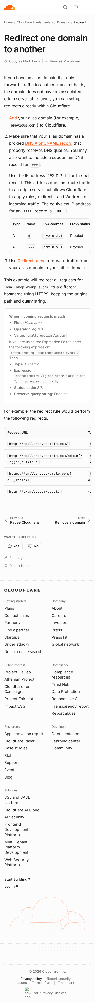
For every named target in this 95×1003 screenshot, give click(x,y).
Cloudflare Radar (19, 741)
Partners (12, 622)
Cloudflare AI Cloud (22, 810)
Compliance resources (62, 675)
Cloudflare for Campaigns (17, 689)
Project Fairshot (18, 698)
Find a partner (16, 630)
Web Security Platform (16, 862)
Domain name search (23, 651)
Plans (9, 608)
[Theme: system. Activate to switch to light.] (76, 7)
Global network (65, 644)
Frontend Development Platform (16, 829)
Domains (63, 22)
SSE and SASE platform (17, 800)
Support (11, 762)
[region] (50, 235)
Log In (9, 886)
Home (8, 22)
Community (62, 748)
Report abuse (64, 713)
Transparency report (70, 706)
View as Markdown (65, 61)
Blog (8, 777)
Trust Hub (60, 684)
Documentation (65, 733)
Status (10, 755)
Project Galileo (17, 672)
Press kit (59, 637)
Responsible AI (65, 698)
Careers (59, 615)
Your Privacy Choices (50, 993)
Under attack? (16, 644)
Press (57, 630)
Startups (12, 637)
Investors (60, 622)
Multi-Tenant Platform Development (16, 847)
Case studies (16, 748)
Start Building (15, 879)
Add (13, 117)
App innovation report (23, 733)
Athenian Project (19, 679)
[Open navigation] (86, 7)
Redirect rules (31, 260)
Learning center (66, 741)
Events (10, 769)
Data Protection (66, 691)
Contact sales (16, 615)
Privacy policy (31, 978)
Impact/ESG (14, 706)
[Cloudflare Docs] (9, 7)
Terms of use (42, 983)
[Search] (65, 7)
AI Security (14, 817)
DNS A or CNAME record (48, 143)
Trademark (66, 983)
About (57, 608)
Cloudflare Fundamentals (35, 22)
